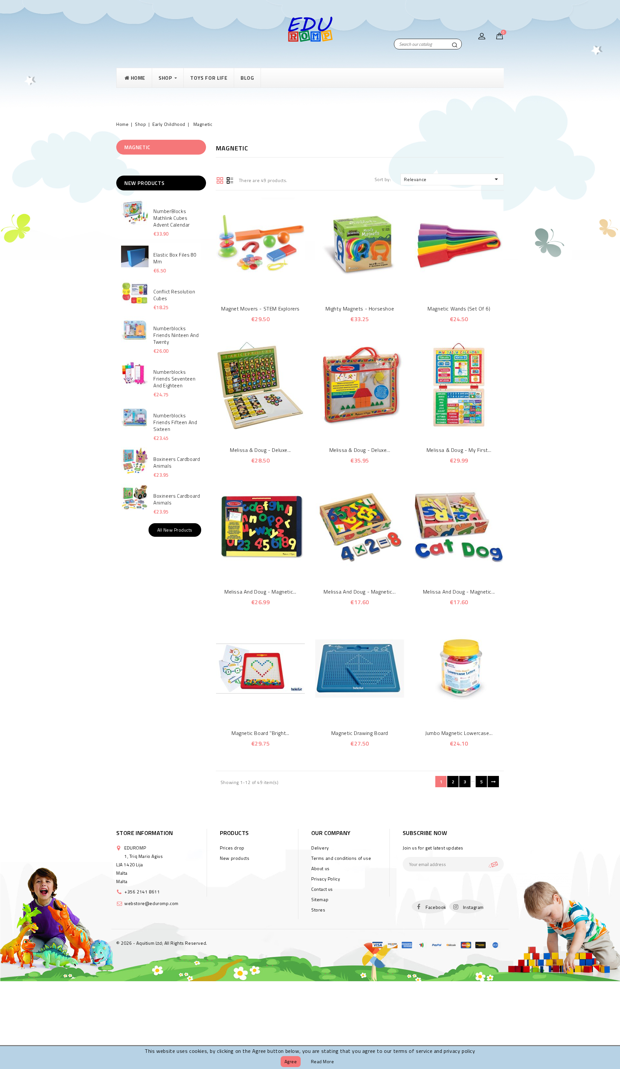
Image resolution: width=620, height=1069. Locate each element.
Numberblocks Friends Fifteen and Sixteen (175, 422)
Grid (220, 180)
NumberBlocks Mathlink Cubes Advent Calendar (171, 218)
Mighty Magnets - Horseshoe (360, 308)
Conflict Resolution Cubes (174, 295)
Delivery (320, 847)
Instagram (473, 907)
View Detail (269, 285)
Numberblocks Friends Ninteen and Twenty (176, 335)
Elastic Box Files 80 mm (174, 258)
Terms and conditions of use (341, 858)
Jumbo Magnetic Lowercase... (458, 733)
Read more (322, 1061)
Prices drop (232, 847)
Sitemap (319, 899)
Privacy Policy (325, 878)
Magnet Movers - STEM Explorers (260, 308)
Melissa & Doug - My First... (459, 450)
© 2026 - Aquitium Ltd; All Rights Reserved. (161, 943)
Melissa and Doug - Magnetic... (260, 592)
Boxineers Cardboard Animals (176, 462)
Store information (144, 833)
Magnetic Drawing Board (359, 733)
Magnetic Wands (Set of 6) (459, 308)
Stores (318, 909)
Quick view (251, 285)
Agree (290, 1061)
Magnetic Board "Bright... (260, 733)
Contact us (322, 889)
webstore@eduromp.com (151, 903)
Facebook (436, 907)
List (230, 180)
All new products (174, 529)
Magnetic (137, 147)
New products (234, 858)
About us (320, 868)
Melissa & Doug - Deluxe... (260, 450)
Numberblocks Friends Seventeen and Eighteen (174, 378)
